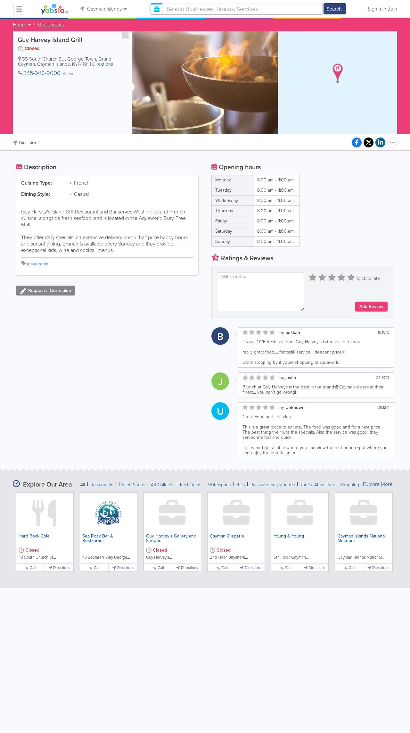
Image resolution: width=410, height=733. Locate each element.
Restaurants (51, 24)
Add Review (371, 306)
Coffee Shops (132, 484)
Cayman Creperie (227, 536)
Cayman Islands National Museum (362, 538)
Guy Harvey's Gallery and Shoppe (171, 538)
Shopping (349, 484)
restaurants (37, 264)
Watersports (219, 484)
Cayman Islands (104, 8)
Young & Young (289, 536)
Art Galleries (162, 484)
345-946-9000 (42, 73)
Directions (102, 64)
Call (33, 568)
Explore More (377, 484)
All (82, 484)
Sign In (375, 8)
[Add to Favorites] (125, 35)
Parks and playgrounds (272, 484)
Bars (240, 484)
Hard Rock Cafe (34, 536)
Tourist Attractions (318, 484)
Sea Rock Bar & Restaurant (97, 538)
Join (392, 8)
